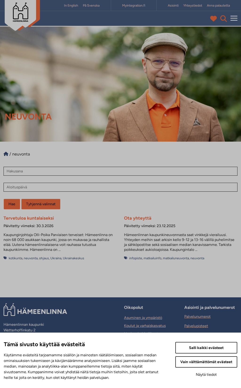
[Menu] (233, 18)
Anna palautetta (218, 6)
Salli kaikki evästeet (206, 347)
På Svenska (91, 6)
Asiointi (173, 6)
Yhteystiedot (192, 6)
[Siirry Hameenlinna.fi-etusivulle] (6, 154)
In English (71, 6)
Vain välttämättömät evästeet (206, 362)
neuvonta (31, 258)
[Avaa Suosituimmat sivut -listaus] (214, 18)
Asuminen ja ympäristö (143, 317)
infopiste (135, 258)
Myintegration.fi (133, 6)
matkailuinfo (152, 258)
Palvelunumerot (197, 316)
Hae (11, 204)
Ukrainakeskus (73, 258)
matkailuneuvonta (176, 258)
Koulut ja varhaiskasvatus (145, 325)
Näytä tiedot (206, 374)
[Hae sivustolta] (223, 18)
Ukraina (55, 258)
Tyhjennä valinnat (41, 204)
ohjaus (44, 258)
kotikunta (15, 258)
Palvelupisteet (196, 326)
